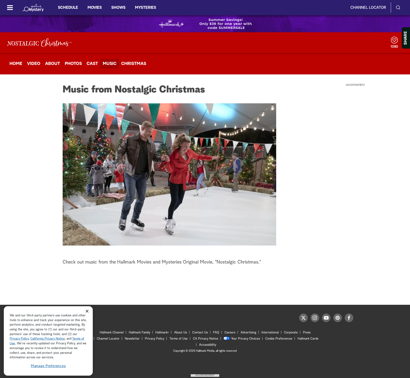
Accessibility (207, 344)
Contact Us (200, 332)
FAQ (216, 332)
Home (15, 64)
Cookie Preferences (278, 338)
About (52, 64)
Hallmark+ (162, 332)
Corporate (291, 332)
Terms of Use (178, 338)
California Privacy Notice (47, 339)
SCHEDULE (68, 7)
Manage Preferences (48, 366)
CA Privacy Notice (205, 338)
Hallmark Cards (308, 338)
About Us (180, 332)
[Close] (87, 311)
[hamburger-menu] (10, 7)
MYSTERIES (145, 7)
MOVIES (95, 7)
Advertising (248, 332)
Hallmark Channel (112, 332)
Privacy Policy (154, 338)
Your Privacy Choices (245, 338)
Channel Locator (368, 7)
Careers (229, 332)
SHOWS (118, 7)
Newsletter (132, 338)
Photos (73, 64)
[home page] (33, 7)
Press (307, 332)
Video (33, 64)
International (270, 332)
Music (109, 64)
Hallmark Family (139, 332)
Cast (92, 64)
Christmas (133, 64)
